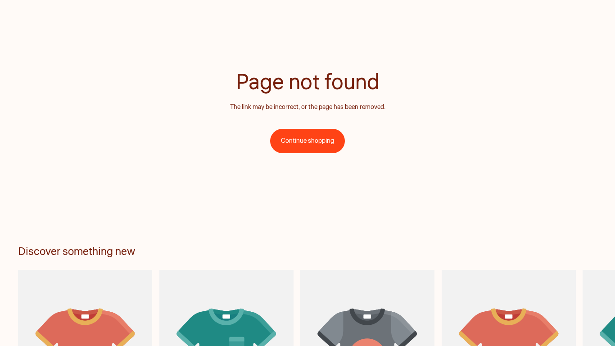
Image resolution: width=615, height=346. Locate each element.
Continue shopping (307, 141)
